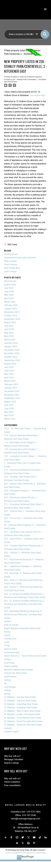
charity (7, 635)
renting (7, 680)
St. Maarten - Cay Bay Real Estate (20, 697)
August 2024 (10, 363)
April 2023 (9, 415)
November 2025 (11, 312)
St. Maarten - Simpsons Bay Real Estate (23, 724)
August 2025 (10, 322)
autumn (7, 621)
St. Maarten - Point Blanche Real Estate (22, 718)
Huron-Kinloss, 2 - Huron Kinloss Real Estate (25, 656)
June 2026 (9, 291)
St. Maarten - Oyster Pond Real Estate (22, 714)
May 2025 (9, 333)
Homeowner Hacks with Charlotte (20, 257)
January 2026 (10, 308)
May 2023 (9, 412)
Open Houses (10, 264)
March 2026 (9, 302)
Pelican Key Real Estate (15, 673)
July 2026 (8, 288)
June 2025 (9, 329)
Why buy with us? (12, 756)
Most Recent (10, 281)
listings (7, 659)
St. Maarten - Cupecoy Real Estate (20, 700)
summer (8, 728)
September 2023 (12, 398)
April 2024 (9, 377)
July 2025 (8, 326)
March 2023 (9, 419)
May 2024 (9, 374)
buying (7, 631)
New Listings (10, 261)
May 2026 (9, 295)
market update (11, 666)
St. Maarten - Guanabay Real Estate (20, 707)
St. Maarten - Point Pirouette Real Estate (23, 721)
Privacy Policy (10, 853)
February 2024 (11, 384)
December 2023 (11, 391)
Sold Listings (10, 271)
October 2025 (10, 315)
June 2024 (9, 370)
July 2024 (8, 367)
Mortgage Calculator (13, 759)
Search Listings (11, 763)
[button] (5, 837)
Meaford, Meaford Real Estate (18, 669)
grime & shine (10, 649)
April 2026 (9, 298)
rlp (5, 683)
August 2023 (10, 401)
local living (9, 663)
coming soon (10, 638)
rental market (10, 676)
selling (7, 690)
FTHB (6, 645)
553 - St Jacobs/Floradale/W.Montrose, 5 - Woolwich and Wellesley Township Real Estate (24, 604)
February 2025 (11, 343)
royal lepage (10, 687)
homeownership (11, 652)
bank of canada (11, 625)
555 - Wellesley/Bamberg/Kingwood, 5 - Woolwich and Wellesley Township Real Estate (23, 614)
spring (7, 693)
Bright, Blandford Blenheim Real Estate (22, 628)
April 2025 (9, 336)
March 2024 (9, 381)
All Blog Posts (11, 254)
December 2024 (11, 350)
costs (7, 642)
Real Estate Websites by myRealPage (31, 853)
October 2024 (10, 357)
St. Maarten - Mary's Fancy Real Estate (22, 711)
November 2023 (11, 395)
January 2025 (10, 346)
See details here (37, 95)
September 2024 (12, 360)
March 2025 (9, 339)
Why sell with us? (12, 778)
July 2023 (8, 405)
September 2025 (12, 319)
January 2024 (10, 388)
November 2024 (11, 353)
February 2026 (11, 305)
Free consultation (12, 785)
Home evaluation (12, 782)
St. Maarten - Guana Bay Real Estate (21, 704)
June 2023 (9, 408)
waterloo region (11, 731)
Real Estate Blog (12, 268)
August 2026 (10, 284)
